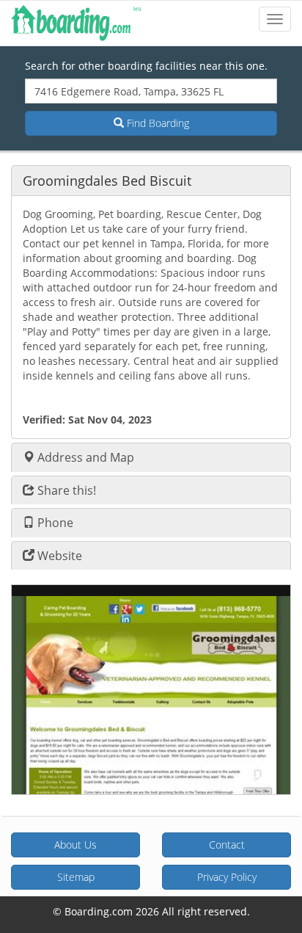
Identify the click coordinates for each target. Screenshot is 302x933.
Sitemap (76, 877)
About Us (75, 845)
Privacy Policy (227, 877)
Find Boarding (156, 123)
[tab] (151, 180)
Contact (227, 845)
